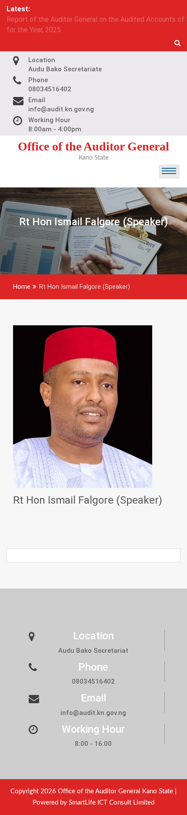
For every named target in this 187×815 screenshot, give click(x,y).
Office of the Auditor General (93, 125)
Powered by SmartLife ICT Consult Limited (93, 781)
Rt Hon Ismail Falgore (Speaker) (87, 479)
